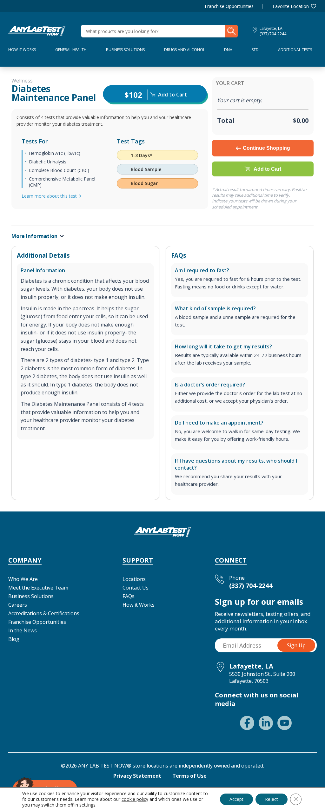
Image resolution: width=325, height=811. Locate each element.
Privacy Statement (137, 775)
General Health (71, 49)
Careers (17, 604)
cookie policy (135, 799)
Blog (13, 639)
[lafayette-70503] (36, 30)
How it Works (139, 604)
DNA (228, 49)
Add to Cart (267, 169)
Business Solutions (125, 49)
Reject (271, 799)
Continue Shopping (266, 148)
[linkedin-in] (266, 723)
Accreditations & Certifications (43, 613)
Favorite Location (291, 6)
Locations (134, 579)
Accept (236, 799)
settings (87, 805)
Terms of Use (189, 775)
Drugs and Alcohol (184, 49)
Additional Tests (295, 49)
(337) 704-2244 (273, 33)
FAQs (129, 596)
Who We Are (23, 579)
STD (255, 49)
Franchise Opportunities (229, 6)
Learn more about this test (49, 196)
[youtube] (284, 723)
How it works (22, 49)
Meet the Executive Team (38, 587)
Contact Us (136, 587)
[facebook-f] (247, 723)
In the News (22, 630)
